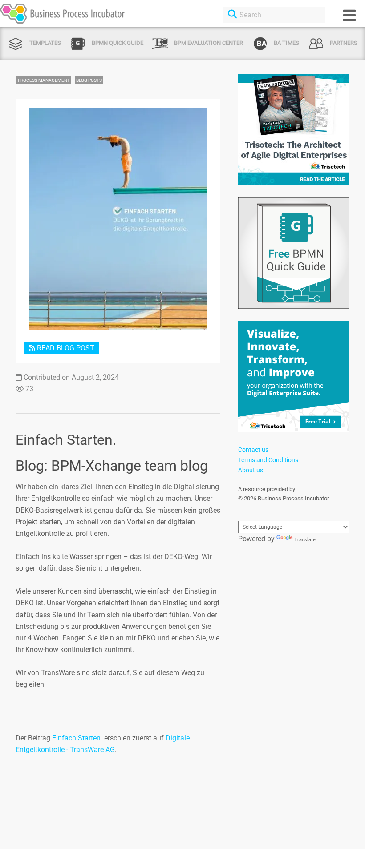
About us (250, 470)
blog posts (89, 80)
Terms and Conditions (268, 459)
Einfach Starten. (77, 738)
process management (44, 80)
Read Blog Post (64, 348)
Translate (305, 540)
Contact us (253, 449)
